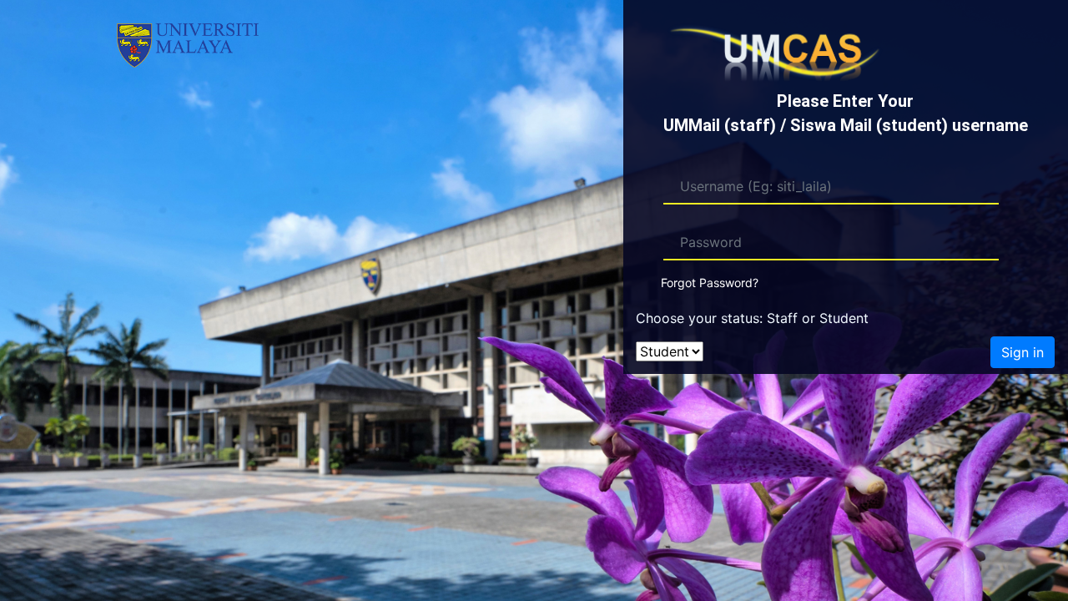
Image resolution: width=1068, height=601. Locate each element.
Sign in (1022, 352)
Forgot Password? (709, 282)
